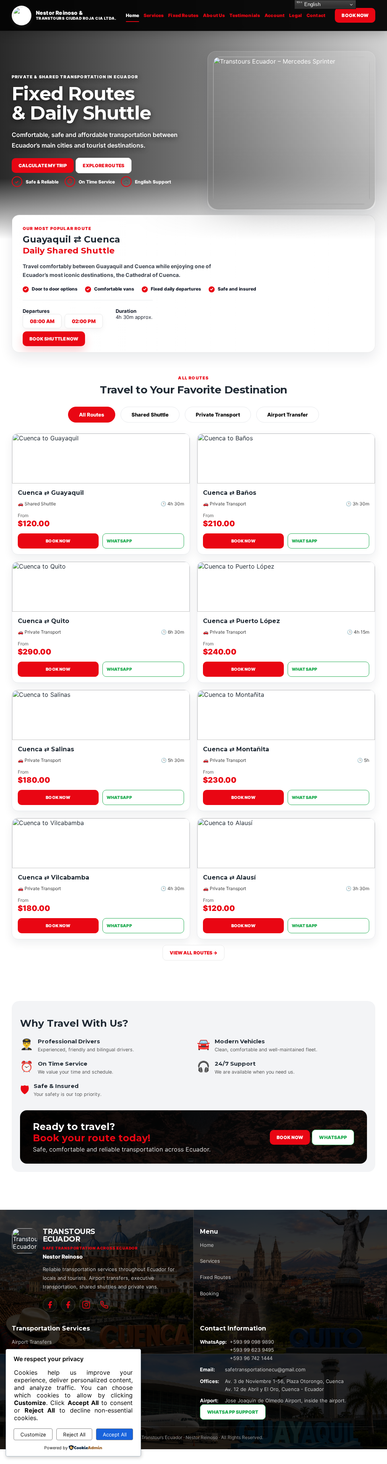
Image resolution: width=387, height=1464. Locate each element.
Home (132, 15)
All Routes (91, 415)
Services (154, 15)
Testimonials (244, 15)
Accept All (115, 1434)
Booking (209, 1293)
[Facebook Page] (50, 1305)
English (311, 4)
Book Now (355, 15)
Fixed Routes (183, 15)
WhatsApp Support (233, 1412)
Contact (316, 15)
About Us (214, 15)
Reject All (74, 1434)
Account (275, 15)
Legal (295, 15)
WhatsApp (119, 541)
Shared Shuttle (150, 415)
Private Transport (218, 415)
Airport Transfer (287, 415)
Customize (33, 1434)
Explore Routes (103, 165)
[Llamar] (104, 1305)
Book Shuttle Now (54, 339)
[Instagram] (86, 1305)
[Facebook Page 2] (68, 1305)
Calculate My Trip (43, 165)
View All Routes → (194, 953)
